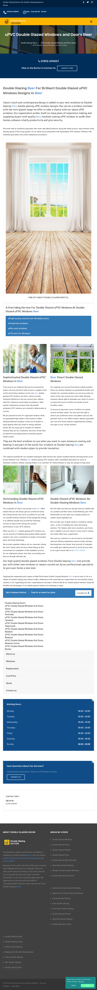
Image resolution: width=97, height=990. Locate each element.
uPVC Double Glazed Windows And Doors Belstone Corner (24, 642)
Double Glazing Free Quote (63, 875)
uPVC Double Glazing (13, 946)
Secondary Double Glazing (63, 865)
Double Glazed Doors (60, 844)
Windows (10, 661)
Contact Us (82, 593)
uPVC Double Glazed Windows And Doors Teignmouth (24, 624)
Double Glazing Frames (61, 924)
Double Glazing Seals (13, 936)
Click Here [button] (81, 981)
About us (10, 653)
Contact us (11, 690)
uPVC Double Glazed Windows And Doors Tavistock (24, 619)
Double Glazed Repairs (61, 849)
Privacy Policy (15, 986)
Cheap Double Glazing (61, 898)
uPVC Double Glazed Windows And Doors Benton (24, 647)
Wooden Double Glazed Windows (65, 870)
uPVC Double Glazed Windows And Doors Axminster (24, 613)
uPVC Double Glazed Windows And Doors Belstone (24, 636)
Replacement (12, 668)
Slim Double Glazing (13, 962)
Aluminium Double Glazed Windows (66, 888)
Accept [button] (88, 985)
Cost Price (11, 675)
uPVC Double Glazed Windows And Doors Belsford (24, 630)
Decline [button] (73, 985)
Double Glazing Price (13, 967)
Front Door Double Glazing (63, 908)
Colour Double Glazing (14, 957)
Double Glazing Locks (13, 941)
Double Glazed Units (60, 855)
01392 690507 (13, 11)
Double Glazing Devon (15, 602)
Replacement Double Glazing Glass (19, 952)
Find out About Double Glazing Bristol (48, 297)
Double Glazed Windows (62, 839)
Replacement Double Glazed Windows (67, 893)
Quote (9, 683)
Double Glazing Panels (61, 913)
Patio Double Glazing (60, 903)
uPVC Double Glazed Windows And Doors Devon (24, 607)
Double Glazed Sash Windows (64, 860)
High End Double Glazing (62, 919)
